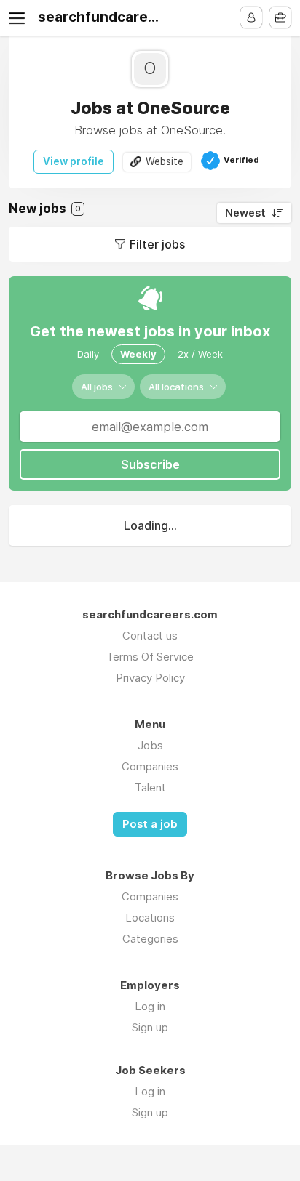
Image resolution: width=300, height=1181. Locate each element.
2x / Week (200, 354)
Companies (150, 766)
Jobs (150, 745)
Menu (20, 18)
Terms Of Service (150, 657)
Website (164, 161)
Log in (150, 1006)
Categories (150, 939)
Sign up (150, 1027)
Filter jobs (157, 244)
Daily (88, 354)
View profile (73, 161)
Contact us (150, 635)
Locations (150, 917)
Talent (150, 787)
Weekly (138, 354)
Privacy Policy (150, 678)
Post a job (150, 824)
